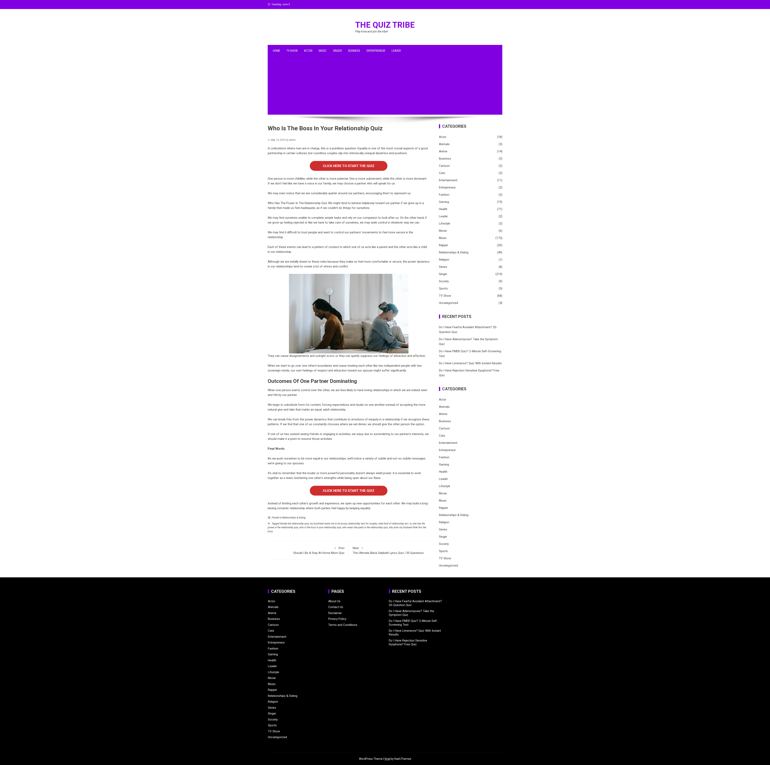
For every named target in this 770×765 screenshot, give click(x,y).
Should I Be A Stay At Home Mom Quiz (318, 550)
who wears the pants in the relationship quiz (365, 527)
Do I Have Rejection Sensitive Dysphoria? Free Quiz (408, 642)
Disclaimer (335, 613)
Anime (443, 151)
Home (276, 51)
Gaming (444, 202)
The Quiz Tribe (385, 25)
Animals (444, 144)
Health (443, 209)
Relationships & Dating (294, 517)
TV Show (292, 51)
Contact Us (335, 607)
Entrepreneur (376, 51)
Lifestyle (444, 223)
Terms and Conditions (342, 625)
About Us (334, 601)
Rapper (443, 245)
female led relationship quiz (294, 523)
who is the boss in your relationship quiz (320, 527)
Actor (308, 51)
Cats (442, 173)
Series (443, 267)
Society (444, 281)
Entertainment (448, 180)
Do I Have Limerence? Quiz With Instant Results (470, 363)
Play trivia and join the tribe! (371, 31)
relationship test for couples (362, 523)
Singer (337, 51)
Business (354, 51)
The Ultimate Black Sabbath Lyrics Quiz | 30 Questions (388, 550)
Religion (444, 259)
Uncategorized (448, 303)
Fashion (444, 194)
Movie (443, 231)
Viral (387, 758)
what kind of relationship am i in (394, 523)
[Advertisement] (385, 87)
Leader (396, 51)
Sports (443, 288)
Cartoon (444, 166)
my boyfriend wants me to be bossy (328, 523)
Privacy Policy (337, 619)
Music (323, 51)
